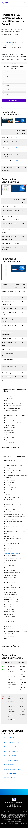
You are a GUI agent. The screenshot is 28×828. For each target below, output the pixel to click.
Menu (25, 3)
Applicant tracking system (12, 553)
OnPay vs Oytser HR (10, 756)
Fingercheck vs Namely (11, 751)
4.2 (17, 148)
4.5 (22, 148)
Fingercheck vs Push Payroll (12, 769)
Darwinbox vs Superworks (12, 742)
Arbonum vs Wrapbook (11, 760)
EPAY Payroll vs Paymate (11, 778)
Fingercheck (8, 42)
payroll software (11, 45)
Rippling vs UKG (9, 764)
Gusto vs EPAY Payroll (10, 738)
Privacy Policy (14, 819)
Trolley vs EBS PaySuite (11, 773)
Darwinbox (18, 42)
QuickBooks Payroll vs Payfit (12, 747)
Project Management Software (14, 821)
